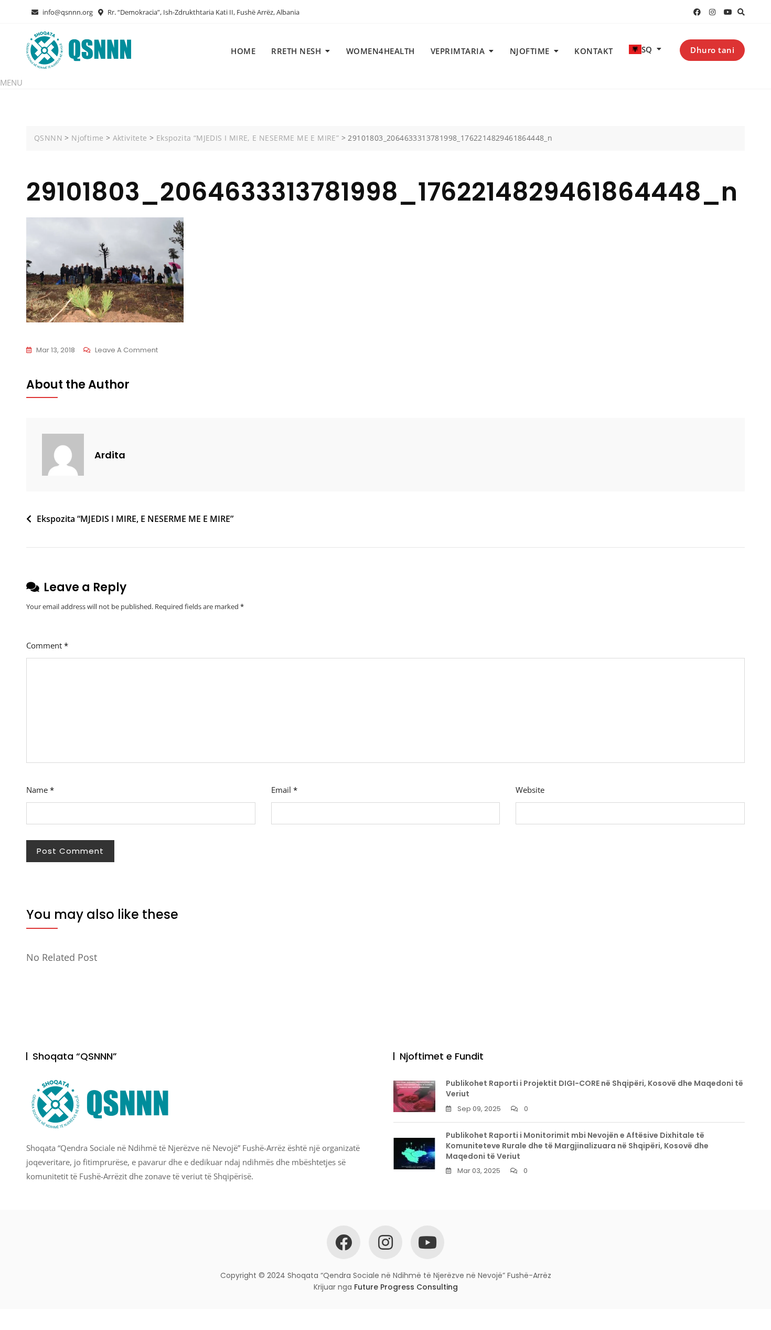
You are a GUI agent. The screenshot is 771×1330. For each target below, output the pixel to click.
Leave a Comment (126, 350)
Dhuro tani (712, 50)
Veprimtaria (458, 51)
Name (40, 789)
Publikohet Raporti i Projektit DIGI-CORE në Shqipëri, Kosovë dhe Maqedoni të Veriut (594, 1088)
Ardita (109, 455)
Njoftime (530, 51)
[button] (11, 82)
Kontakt (593, 51)
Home (243, 51)
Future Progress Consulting (406, 1287)
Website (530, 789)
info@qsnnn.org (67, 12)
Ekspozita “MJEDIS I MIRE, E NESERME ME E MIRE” (135, 519)
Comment (47, 645)
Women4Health (380, 51)
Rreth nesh (296, 51)
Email (284, 789)
